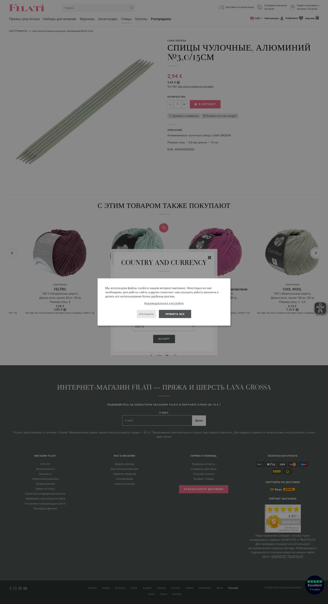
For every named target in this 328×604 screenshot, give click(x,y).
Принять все (175, 313)
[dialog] (164, 302)
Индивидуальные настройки (164, 303)
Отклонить (146, 313)
